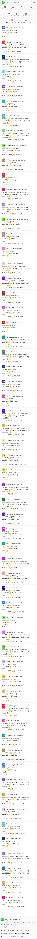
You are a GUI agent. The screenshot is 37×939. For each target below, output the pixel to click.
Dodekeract (9, 927)
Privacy (9, 936)
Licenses (16, 936)
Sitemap (23, 936)
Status (3, 936)
